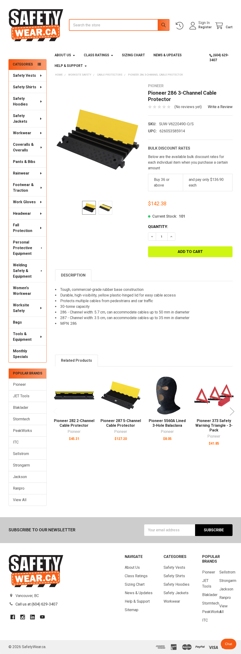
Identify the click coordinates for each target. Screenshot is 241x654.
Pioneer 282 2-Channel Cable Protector (74, 423)
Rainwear (21, 173)
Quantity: (158, 226)
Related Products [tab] (76, 360)
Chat (228, 644)
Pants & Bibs (24, 161)
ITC (16, 442)
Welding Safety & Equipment (22, 271)
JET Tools (21, 396)
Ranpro (18, 488)
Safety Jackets (20, 119)
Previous (55, 411)
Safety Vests (24, 75)
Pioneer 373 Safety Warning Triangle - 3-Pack (214, 425)
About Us (63, 55)
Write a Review (220, 107)
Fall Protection (22, 228)
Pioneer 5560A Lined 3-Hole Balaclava (167, 423)
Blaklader (20, 407)
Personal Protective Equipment (22, 248)
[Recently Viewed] (180, 25)
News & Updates (167, 55)
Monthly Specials (20, 354)
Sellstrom (21, 453)
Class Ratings (96, 55)
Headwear (22, 213)
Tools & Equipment (22, 337)
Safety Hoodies (20, 101)
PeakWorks (22, 430)
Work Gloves (24, 202)
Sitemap (131, 610)
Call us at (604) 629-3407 (36, 604)
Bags (17, 322)
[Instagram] (22, 617)
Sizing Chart (133, 55)
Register (205, 27)
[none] (97, 139)
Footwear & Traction (23, 188)
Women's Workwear (22, 291)
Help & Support (69, 66)
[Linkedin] (32, 617)
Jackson (20, 477)
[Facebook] (12, 617)
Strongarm (21, 465)
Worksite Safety (21, 308)
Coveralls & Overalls (23, 147)
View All (19, 500)
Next (232, 411)
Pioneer (19, 384)
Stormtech (21, 419)
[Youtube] (42, 617)
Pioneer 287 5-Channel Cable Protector (120, 423)
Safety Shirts (24, 87)
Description (73, 275)
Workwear (22, 133)
